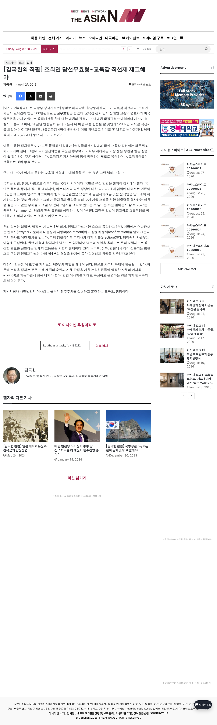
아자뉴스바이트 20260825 (196, 207)
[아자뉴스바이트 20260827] (172, 169)
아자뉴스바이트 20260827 (196, 166)
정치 (21, 62)
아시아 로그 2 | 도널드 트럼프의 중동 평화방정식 (200, 354)
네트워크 (82, 713)
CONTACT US (159, 713)
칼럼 (29, 62)
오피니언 (95, 38)
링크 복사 (102, 345)
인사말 (71, 713)
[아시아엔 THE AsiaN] (108, 15)
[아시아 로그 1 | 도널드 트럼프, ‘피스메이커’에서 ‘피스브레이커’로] (172, 380)
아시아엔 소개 (57, 713)
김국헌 (7, 84)
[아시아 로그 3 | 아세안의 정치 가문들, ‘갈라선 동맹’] (172, 331)
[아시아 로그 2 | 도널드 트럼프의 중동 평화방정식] (172, 355)
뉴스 (82, 38)
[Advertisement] (77, 529)
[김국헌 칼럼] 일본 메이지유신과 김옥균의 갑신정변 (25, 448)
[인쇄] (51, 96)
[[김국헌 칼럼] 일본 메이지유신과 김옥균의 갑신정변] (25, 426)
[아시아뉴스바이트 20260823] (172, 251)
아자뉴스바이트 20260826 (196, 186)
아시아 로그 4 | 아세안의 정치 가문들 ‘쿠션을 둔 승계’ (200, 305)
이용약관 (121, 713)
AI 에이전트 (130, 38)
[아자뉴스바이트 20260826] (172, 189)
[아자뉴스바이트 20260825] (172, 210)
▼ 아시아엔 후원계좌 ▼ (76, 325)
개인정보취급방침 (138, 713)
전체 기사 (55, 38)
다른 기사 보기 (187, 268)
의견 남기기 (77, 478)
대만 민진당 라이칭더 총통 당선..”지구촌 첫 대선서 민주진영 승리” (76, 450)
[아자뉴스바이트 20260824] (172, 230)
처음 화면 (38, 38)
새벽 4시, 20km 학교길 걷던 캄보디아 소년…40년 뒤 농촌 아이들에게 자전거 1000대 (116, 49)
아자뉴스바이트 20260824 (196, 227)
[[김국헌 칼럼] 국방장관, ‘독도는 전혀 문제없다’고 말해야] (128, 426)
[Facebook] (20, 96)
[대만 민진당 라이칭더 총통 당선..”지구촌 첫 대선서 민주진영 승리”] (76, 426)
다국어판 (112, 38)
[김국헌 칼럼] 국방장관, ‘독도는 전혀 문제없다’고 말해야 (127, 448)
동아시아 (10, 62)
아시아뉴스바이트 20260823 (198, 248)
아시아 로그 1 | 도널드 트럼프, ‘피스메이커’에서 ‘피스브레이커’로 (200, 379)
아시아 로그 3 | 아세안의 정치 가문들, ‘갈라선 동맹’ (200, 330)
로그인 (172, 38)
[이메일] (40, 96)
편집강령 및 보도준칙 (101, 713)
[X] (30, 96)
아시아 (71, 38)
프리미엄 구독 (153, 38)
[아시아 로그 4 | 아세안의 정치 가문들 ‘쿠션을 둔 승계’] (172, 306)
